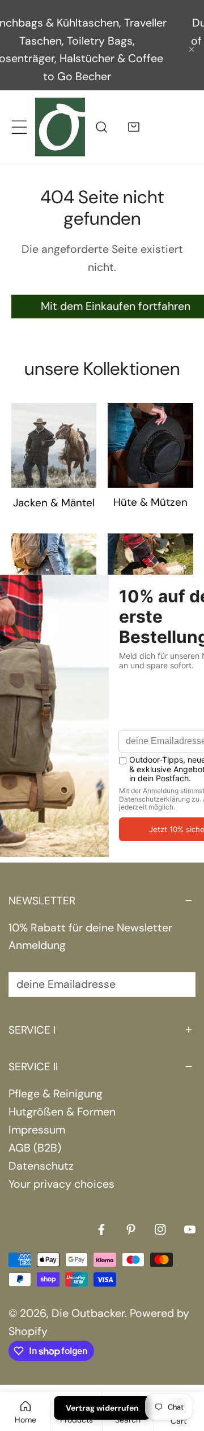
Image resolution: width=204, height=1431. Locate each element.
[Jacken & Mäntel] (53, 428)
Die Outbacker (88, 1296)
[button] (134, 110)
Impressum (36, 1113)
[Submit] (178, 967)
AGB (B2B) (34, 1131)
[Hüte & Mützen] (150, 428)
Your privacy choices (61, 1167)
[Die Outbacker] (60, 109)
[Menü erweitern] (19, 110)
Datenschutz (41, 1149)
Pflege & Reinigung (55, 1077)
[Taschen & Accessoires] (53, 558)
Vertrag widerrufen (102, 1408)
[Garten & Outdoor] (150, 558)
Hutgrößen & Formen (62, 1095)
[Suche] (101, 110)
